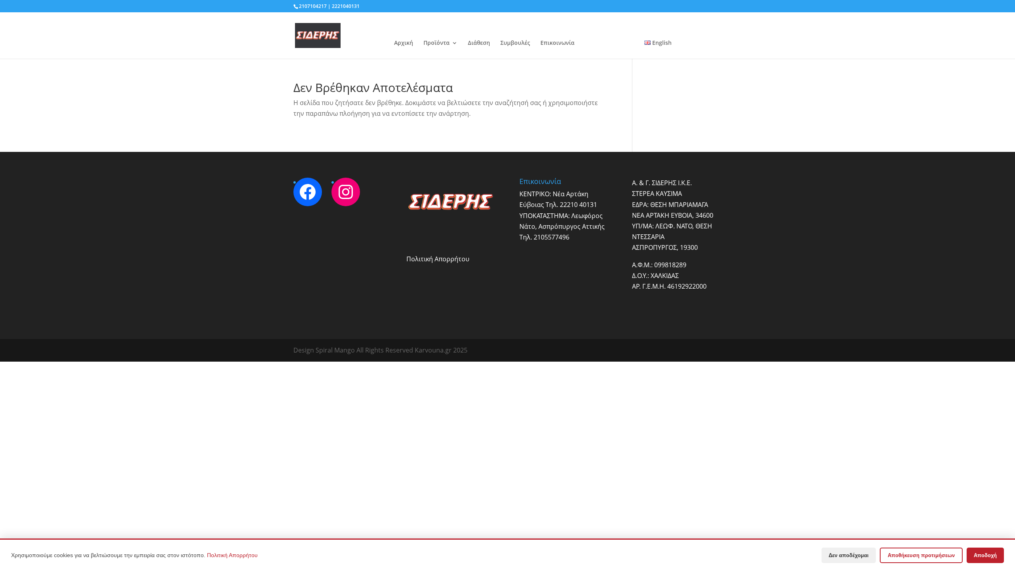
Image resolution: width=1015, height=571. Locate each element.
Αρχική (403, 43)
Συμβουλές (515, 43)
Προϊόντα (436, 43)
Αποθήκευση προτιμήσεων (921, 555)
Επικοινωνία (557, 43)
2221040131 (346, 6)
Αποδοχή (985, 555)
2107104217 (313, 6)
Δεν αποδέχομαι (849, 555)
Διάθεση (479, 43)
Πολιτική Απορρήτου (437, 259)
